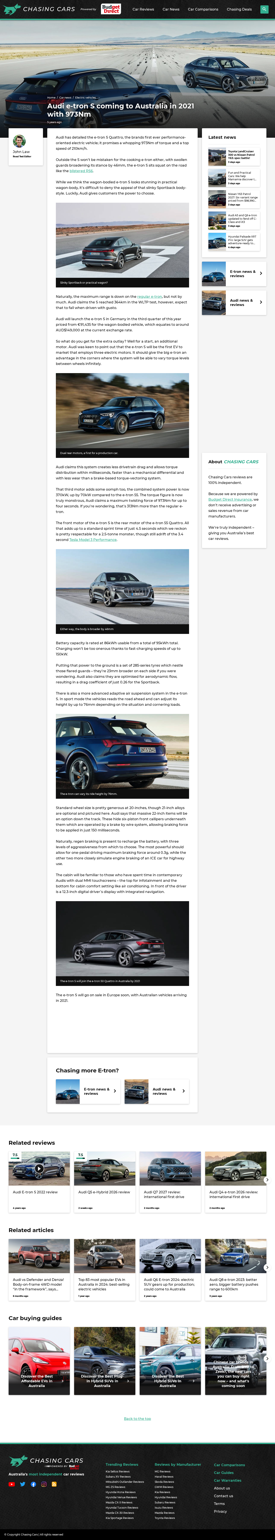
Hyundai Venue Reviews (121, 1497)
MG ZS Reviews (115, 1487)
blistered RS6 (81, 171)
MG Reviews (162, 1471)
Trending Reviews (122, 1465)
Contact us (223, 1496)
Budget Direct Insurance (230, 499)
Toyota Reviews (165, 1518)
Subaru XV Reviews (118, 1476)
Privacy (220, 1511)
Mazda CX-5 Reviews (119, 1502)
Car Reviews (143, 9)
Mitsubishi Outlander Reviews (125, 1481)
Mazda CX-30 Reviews (120, 1512)
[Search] (264, 9)
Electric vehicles (85, 97)
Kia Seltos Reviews (118, 1471)
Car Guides (224, 1473)
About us (222, 1488)
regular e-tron (149, 297)
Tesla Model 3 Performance (93, 540)
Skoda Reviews (164, 1481)
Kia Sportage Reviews (120, 1518)
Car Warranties (227, 1480)
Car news (65, 97)
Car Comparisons (203, 9)
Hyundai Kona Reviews (121, 1492)
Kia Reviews (162, 1492)
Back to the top (137, 1419)
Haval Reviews (164, 1476)
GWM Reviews (164, 1487)
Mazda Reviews (164, 1512)
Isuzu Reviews (164, 1507)
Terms (219, 1504)
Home (51, 97)
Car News (171, 9)
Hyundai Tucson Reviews (122, 1507)
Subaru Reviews (165, 1502)
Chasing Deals (239, 9)
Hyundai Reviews (166, 1497)
